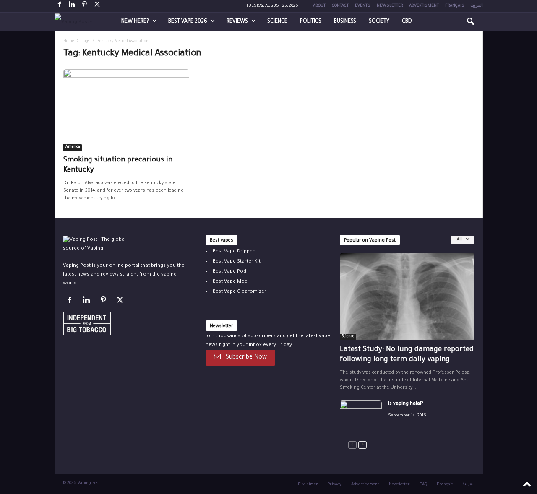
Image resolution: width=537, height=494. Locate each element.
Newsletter (390, 6)
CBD (407, 22)
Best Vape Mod (230, 282)
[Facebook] (60, 6)
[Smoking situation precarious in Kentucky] (126, 110)
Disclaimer (308, 484)
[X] (97, 6)
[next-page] (362, 445)
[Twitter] (121, 302)
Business (345, 22)
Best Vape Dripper (234, 252)
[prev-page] (352, 445)
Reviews (237, 22)
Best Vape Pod (229, 272)
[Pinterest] (85, 6)
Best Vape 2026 (187, 22)
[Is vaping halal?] (361, 416)
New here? (135, 22)
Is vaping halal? (405, 404)
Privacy (334, 484)
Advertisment (424, 6)
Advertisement (365, 484)
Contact (340, 6)
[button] (470, 22)
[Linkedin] (72, 6)
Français (454, 6)
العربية (477, 6)
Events (362, 6)
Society (379, 22)
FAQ (423, 484)
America (72, 147)
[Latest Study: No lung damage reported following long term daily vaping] (407, 296)
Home (68, 41)
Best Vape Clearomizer (239, 292)
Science (277, 22)
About (319, 6)
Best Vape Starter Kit (237, 262)
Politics (310, 22)
